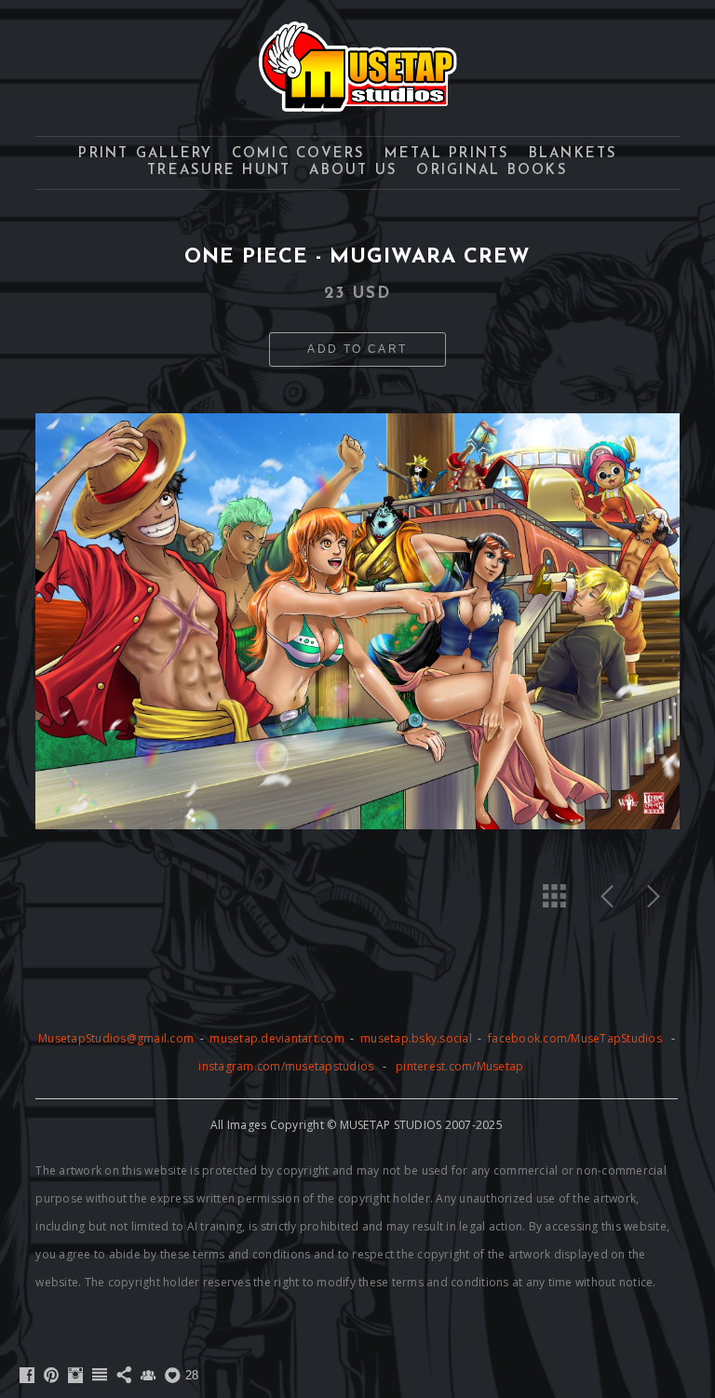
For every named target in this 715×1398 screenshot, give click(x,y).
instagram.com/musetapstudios (285, 1066)
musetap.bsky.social (417, 1038)
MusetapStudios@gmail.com (117, 1038)
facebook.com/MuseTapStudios (575, 1038)
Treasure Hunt (218, 171)
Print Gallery (145, 154)
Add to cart (357, 349)
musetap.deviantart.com (276, 1038)
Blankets (573, 154)
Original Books (492, 171)
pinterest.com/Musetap (459, 1066)
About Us (353, 171)
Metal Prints (447, 154)
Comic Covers (299, 154)
